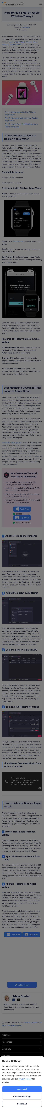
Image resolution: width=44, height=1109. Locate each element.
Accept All (22, 1089)
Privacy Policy (25, 1079)
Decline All (22, 1104)
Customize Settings (22, 1096)
